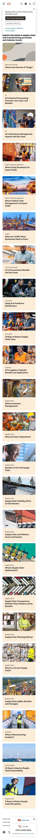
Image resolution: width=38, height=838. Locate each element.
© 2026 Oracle (7, 819)
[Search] (21, 4)
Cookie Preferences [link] (8, 822)
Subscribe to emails (8, 825)
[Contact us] (34, 4)
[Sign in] (30, 4)
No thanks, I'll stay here (13, 23)
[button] (4, 4)
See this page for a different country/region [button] (14, 29)
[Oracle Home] (9, 3)
